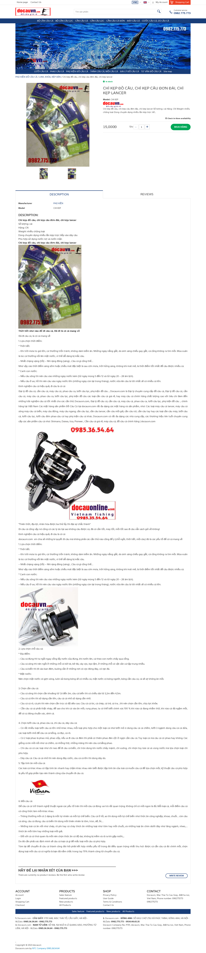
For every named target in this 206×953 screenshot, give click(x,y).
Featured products (68, 898)
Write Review (176, 876)
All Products (65, 905)
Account (19, 895)
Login (18, 898)
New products (66, 902)
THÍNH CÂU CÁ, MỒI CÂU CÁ (104, 71)
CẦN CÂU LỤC (97, 21)
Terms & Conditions (112, 902)
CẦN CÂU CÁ (81, 21)
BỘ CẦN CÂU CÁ (45, 21)
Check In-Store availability (179, 118)
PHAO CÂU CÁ (57, 71)
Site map (168, 71)
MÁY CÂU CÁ (133, 21)
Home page (22, 2)
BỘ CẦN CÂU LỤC (64, 21)
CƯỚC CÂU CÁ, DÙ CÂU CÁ (155, 21)
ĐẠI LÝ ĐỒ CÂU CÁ (129, 71)
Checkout (20, 905)
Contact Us (36, 2)
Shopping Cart (22, 902)
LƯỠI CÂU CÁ (41, 71)
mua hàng (180, 127)
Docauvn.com (24, 918)
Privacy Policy (109, 895)
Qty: (131, 126)
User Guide (108, 898)
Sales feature (65, 895)
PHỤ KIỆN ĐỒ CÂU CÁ (77, 71)
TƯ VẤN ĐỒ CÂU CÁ (151, 71)
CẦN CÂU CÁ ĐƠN (115, 21)
